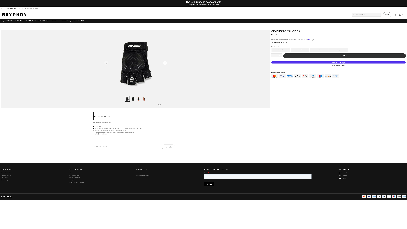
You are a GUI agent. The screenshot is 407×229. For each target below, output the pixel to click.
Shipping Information (75, 175)
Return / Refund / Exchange (76, 182)
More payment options (338, 65)
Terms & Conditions (74, 177)
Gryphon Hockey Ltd (14, 15)
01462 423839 (12, 8)
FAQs (70, 173)
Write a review (168, 147)
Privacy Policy (72, 180)
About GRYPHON (6, 173)
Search (387, 14)
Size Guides (4, 177)
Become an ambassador (143, 175)
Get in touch (139, 173)
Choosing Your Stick (6, 175)
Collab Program (5, 180)
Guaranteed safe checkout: (278, 72)
